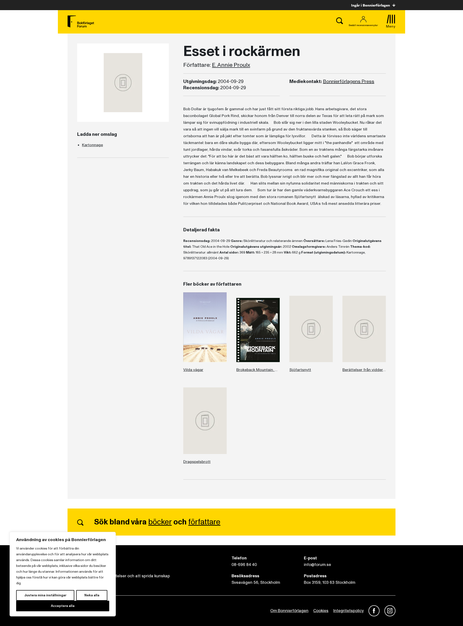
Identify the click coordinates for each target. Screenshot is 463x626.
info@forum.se (317, 564)
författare (204, 522)
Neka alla (91, 595)
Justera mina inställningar (45, 595)
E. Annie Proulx (231, 65)
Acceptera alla (63, 606)
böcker (160, 522)
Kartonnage (92, 145)
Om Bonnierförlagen (289, 610)
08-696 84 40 (244, 564)
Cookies (320, 610)
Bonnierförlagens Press (348, 81)
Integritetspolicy (348, 610)
